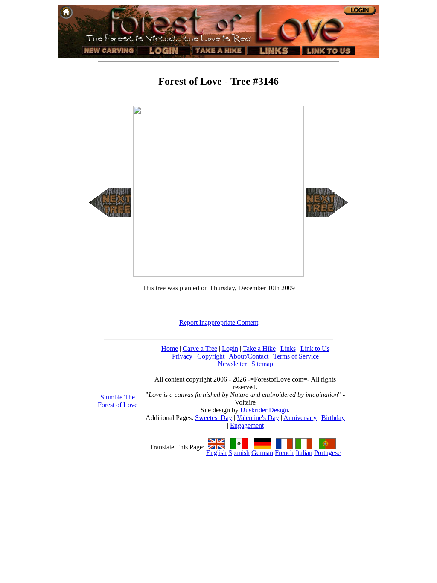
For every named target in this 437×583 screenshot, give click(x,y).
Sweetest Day (213, 417)
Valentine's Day (258, 417)
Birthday (333, 417)
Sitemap (262, 363)
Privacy (182, 356)
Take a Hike (259, 348)
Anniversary (300, 417)
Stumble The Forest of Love (117, 401)
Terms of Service (296, 356)
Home (169, 348)
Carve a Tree (200, 348)
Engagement (247, 425)
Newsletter (232, 363)
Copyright (210, 356)
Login (230, 348)
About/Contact (248, 356)
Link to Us (314, 348)
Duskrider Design (264, 410)
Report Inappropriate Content (218, 322)
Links (288, 348)
